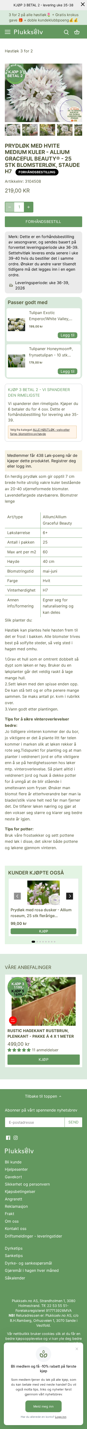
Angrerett (13, 1199)
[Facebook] (8, 1137)
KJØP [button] (43, 931)
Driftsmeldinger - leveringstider (33, 1236)
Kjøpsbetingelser (20, 1191)
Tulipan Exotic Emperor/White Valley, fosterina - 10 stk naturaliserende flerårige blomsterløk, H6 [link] (51, 316)
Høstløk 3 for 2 (19, 50)
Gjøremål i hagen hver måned (32, 1270)
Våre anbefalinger (28, 967)
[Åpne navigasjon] (7, 32)
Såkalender (15, 1278)
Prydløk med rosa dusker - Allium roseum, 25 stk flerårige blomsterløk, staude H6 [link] (41, 913)
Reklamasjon (16, 1206)
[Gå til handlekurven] (77, 31)
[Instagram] (16, 1137)
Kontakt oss (15, 1228)
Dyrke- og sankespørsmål (28, 1263)
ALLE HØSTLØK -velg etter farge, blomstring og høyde (40, 432)
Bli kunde (13, 1162)
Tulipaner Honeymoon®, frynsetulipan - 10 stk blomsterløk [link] (51, 352)
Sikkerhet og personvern (27, 1184)
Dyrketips (13, 1248)
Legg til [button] (67, 335)
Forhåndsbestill (43, 221)
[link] (16, 325)
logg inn (23, 466)
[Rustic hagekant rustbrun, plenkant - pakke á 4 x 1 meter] (43, 1001)
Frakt (9, 1213)
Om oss (12, 1221)
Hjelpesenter (16, 1169)
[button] (69, 896)
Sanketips (14, 1255)
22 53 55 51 (57, 1306)
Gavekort (13, 1176)
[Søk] (66, 31)
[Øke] (28, 207)
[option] (12, 130)
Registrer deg (63, 460)
